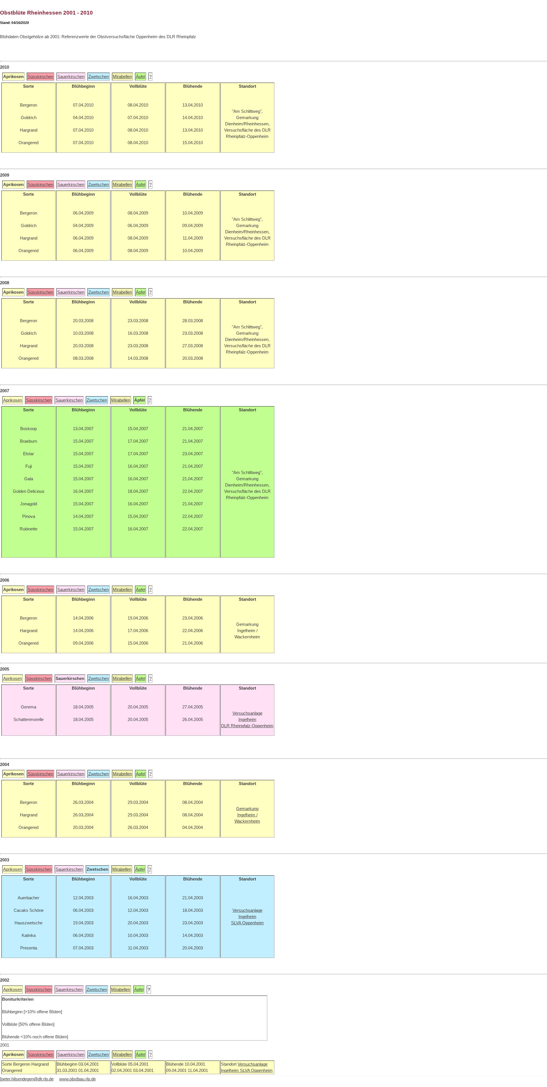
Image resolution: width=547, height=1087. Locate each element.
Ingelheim (230, 1070)
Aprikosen (12, 400)
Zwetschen (98, 76)
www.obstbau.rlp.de (77, 1079)
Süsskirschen (40, 76)
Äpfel (140, 76)
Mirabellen (122, 76)
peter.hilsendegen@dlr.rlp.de (27, 1079)
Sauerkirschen (70, 76)
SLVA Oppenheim (256, 1070)
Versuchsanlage (253, 1064)
